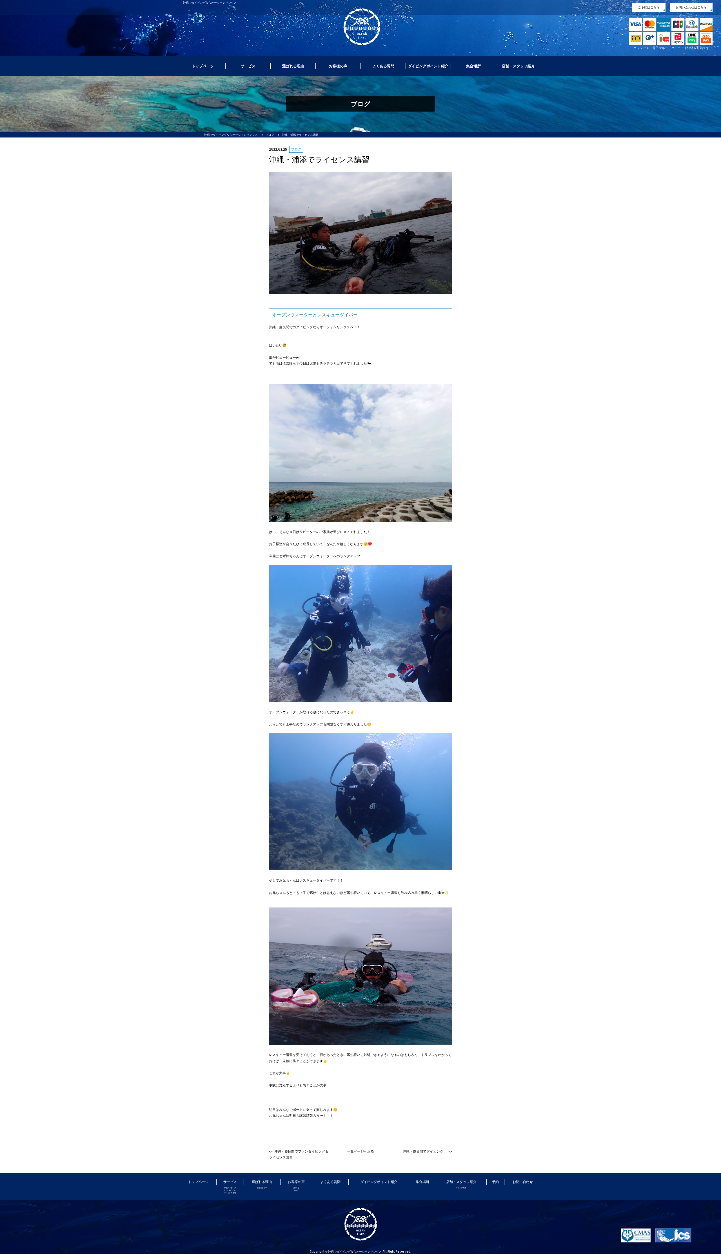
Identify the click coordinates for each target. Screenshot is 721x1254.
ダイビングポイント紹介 (428, 66)
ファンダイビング (230, 1190)
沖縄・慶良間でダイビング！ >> (427, 1151)
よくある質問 (383, 66)
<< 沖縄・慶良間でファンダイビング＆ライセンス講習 (298, 1154)
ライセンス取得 (230, 1193)
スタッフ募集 (461, 1188)
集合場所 (473, 66)
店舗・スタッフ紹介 (518, 66)
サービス (248, 66)
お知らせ (296, 1188)
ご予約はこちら (649, 7)
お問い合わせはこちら (691, 7)
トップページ (203, 66)
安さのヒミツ (262, 1188)
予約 (495, 1182)
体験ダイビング (230, 1188)
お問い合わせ (523, 1182)
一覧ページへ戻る (360, 1151)
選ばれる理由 (293, 66)
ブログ (296, 1190)
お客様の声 (338, 66)
